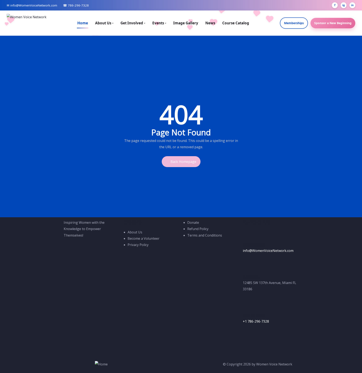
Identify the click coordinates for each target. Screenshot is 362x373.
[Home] (101, 364)
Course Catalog (235, 23)
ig (343, 5)
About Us (104, 23)
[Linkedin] (282, 337)
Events (159, 23)
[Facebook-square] (248, 337)
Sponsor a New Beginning (333, 23)
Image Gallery (185, 23)
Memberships (294, 23)
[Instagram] (259, 337)
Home (82, 23)
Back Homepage (183, 161)
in (352, 5)
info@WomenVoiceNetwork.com (268, 250)
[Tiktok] (259, 349)
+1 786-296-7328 (256, 321)
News (210, 23)
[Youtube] (270, 337)
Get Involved (132, 23)
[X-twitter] (248, 349)
